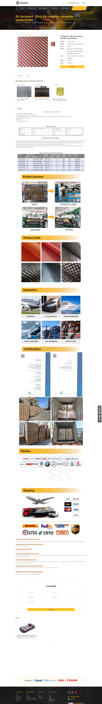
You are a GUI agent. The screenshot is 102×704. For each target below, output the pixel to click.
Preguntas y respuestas (31, 698)
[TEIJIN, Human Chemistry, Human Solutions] (72, 680)
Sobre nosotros (65, 8)
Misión (50, 698)
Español (84, 2)
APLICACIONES (43, 8)
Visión (50, 696)
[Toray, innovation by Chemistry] (38, 680)
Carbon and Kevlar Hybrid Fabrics (39, 22)
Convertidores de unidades (32, 699)
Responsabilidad (52, 699)
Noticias (39, 696)
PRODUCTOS (31, 8)
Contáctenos (51, 701)
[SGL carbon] (50, 680)
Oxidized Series (18, 698)
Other (17, 701)
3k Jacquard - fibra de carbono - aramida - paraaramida (59, 22)
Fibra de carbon (27, 22)
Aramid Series (18, 699)
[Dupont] (61, 680)
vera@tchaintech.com (73, 3)
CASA (22, 8)
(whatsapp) (72, 698)
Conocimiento (40, 698)
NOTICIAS (54, 8)
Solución (28, 696)
